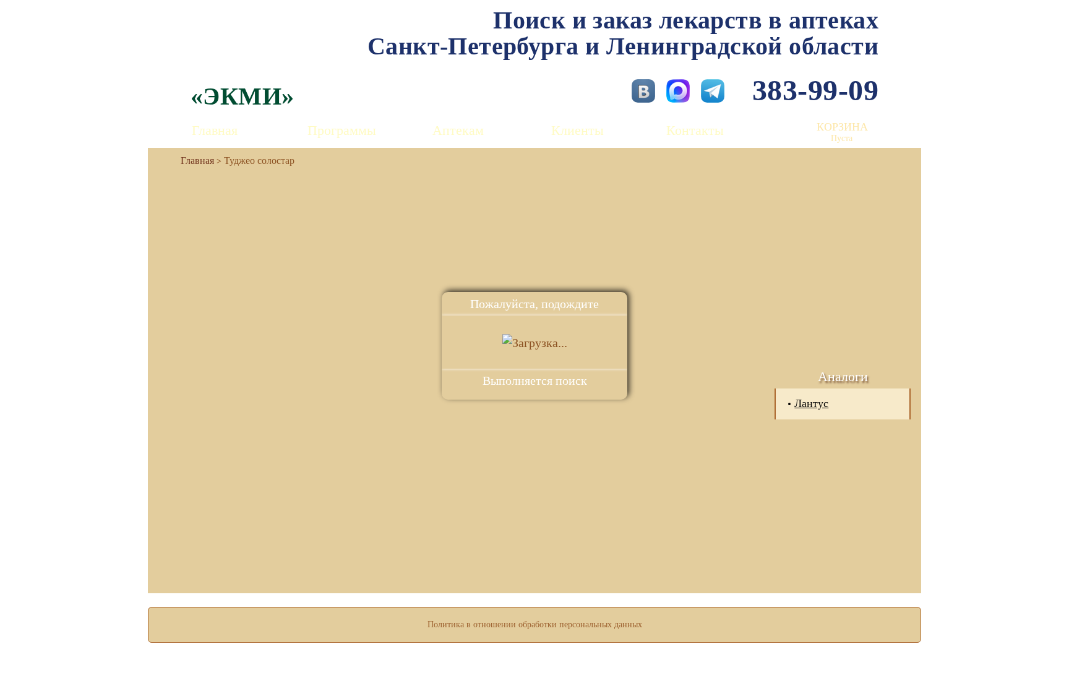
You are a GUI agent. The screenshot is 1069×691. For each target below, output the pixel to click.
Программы (341, 130)
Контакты (695, 130)
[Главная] (192, 160)
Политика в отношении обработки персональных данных (534, 624)
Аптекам (458, 130)
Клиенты (577, 130)
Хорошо (535, 645)
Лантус (811, 403)
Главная (215, 130)
